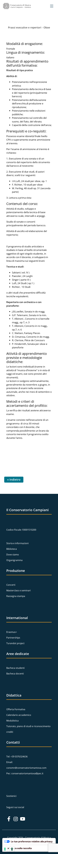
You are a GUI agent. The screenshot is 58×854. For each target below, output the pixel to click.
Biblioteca (11, 548)
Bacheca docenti (15, 673)
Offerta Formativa (15, 709)
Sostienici (11, 796)
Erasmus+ (11, 632)
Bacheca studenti (15, 667)
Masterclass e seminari (18, 590)
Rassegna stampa (15, 596)
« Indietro (13, 479)
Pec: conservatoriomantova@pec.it (24, 773)
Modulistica (12, 720)
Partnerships (13, 637)
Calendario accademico (18, 715)
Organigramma (14, 560)
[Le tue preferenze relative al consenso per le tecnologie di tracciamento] (5, 849)
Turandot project (15, 643)
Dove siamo (12, 554)
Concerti (10, 584)
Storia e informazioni (17, 543)
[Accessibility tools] (12, 849)
